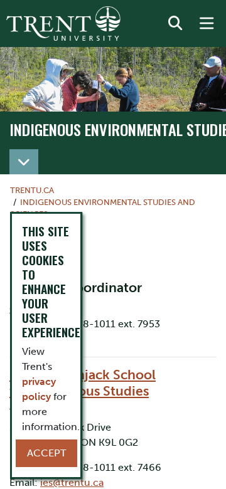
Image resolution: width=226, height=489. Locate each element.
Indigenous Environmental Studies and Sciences (102, 208)
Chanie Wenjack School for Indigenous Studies (82, 383)
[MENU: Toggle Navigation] (206, 23)
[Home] (63, 23)
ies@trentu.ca (72, 482)
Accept (46, 453)
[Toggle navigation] (23, 161)
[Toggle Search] (175, 23)
